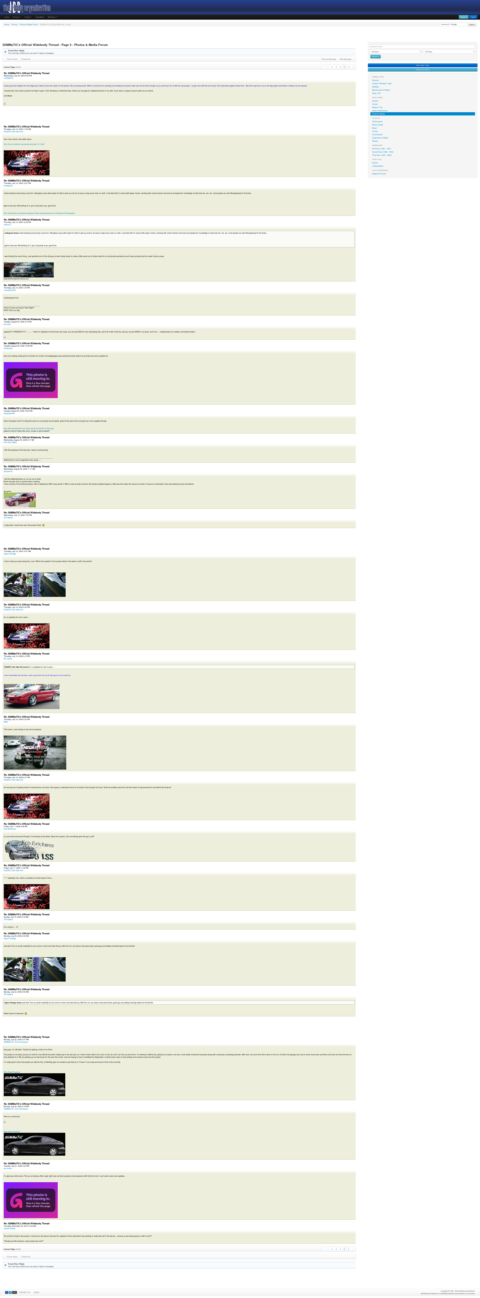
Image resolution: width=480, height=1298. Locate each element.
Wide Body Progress (12, 1072)
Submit (472, 24)
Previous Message (329, 59)
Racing (375, 141)
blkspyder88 (9, 413)
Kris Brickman (10, 828)
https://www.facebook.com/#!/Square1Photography (55, 213)
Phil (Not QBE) (10, 442)
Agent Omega (10, 553)
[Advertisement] (240, 34)
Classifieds (40, 17)
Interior (375, 104)
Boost (374, 128)
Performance (377, 121)
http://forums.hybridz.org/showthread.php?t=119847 (24, 144)
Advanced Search (423, 69)
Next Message (345, 59)
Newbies (375, 86)
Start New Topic (422, 65)
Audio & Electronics (380, 110)
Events (375, 162)
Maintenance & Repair (381, 90)
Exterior (375, 101)
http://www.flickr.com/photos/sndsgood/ (19, 213)
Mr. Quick (8, 658)
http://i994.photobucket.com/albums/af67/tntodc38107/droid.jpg (29, 428)
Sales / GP (376, 93)
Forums (16, 17)
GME (14, 1292)
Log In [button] (473, 17)
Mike (6, 721)
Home (6, 17)
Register (463, 17)
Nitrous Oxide (377, 124)
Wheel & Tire (377, 107)
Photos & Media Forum (29, 24)
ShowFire (8, 471)
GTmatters (8, 517)
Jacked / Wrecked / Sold (381, 83)
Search (375, 56)
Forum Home (12, 59)
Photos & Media (378, 114)
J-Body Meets (377, 166)
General (375, 80)
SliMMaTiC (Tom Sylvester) (16, 1041)
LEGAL (36, 1292)
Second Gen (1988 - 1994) (383, 152)
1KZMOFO (8, 78)
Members (52, 17)
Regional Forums (379, 173)
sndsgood (8, 185)
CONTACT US (24, 1292)
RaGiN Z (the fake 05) (13, 131)
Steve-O (7, 224)
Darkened (8, 348)
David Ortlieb (9, 1228)
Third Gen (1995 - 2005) (382, 155)
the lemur (8, 1168)
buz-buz (7, 324)
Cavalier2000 (10, 290)
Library (28, 17)
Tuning (375, 131)
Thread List (25, 59)
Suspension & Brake (380, 137)
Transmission (377, 134)
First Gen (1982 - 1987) (381, 148)
